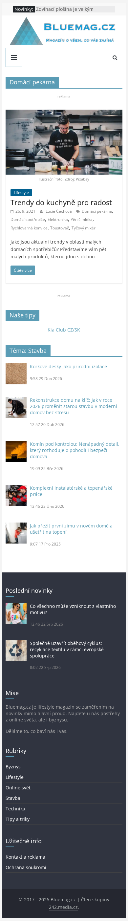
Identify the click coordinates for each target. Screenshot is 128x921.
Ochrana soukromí (26, 867)
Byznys (13, 766)
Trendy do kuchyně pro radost (62, 202)
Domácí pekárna (97, 211)
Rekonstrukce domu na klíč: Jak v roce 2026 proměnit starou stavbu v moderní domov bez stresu (73, 406)
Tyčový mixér (84, 228)
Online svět (18, 787)
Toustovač (59, 228)
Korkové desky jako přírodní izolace (68, 366)
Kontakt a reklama (25, 857)
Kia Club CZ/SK (64, 330)
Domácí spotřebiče (28, 219)
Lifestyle (21, 192)
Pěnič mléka (82, 219)
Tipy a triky (18, 819)
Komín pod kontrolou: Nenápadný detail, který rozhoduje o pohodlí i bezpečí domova (74, 450)
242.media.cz (63, 907)
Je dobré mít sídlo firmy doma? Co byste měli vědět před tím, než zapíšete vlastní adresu (73, 9)
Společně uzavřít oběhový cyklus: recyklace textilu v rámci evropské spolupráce (67, 649)
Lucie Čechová (59, 211)
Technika (15, 808)
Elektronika (58, 219)
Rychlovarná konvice (29, 228)
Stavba (13, 798)
